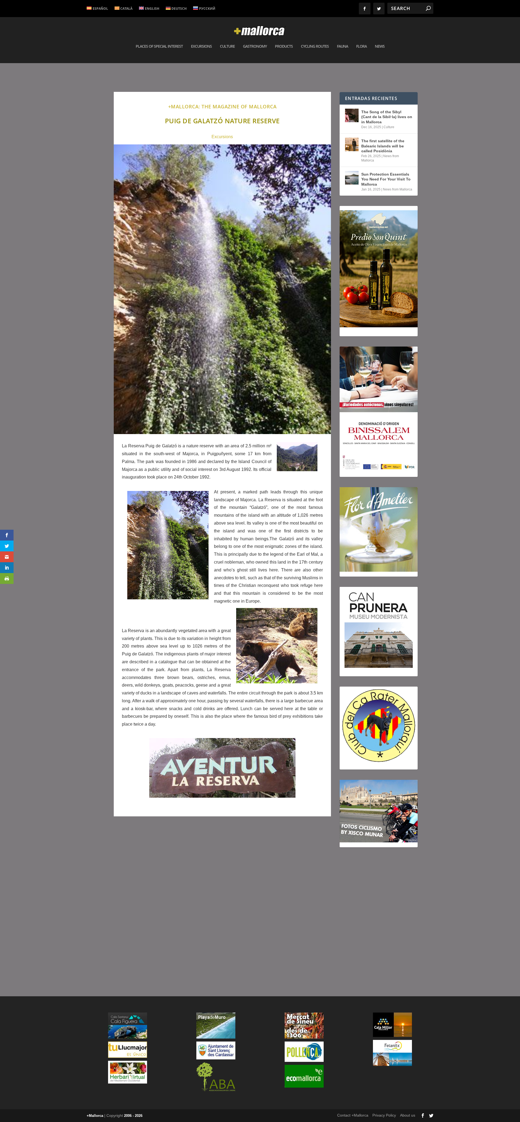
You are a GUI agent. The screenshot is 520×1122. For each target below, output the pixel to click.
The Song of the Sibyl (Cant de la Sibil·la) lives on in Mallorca (386, 117)
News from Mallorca (397, 189)
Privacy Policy (384, 1115)
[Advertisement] (222, 898)
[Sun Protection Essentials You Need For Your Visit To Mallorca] (352, 178)
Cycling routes (315, 46)
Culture (227, 46)
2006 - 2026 (133, 1116)
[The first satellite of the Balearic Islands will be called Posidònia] (352, 144)
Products (284, 46)
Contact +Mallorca (352, 1115)
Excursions (201, 46)
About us (407, 1115)
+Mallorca (95, 1116)
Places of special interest (159, 46)
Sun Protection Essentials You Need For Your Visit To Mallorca (386, 179)
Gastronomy (255, 46)
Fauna (342, 46)
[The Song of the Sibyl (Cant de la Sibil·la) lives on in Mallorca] (352, 115)
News (380, 46)
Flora (361, 46)
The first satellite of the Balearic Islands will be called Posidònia (382, 146)
